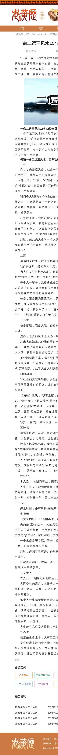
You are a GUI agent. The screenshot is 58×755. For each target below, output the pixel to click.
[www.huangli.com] (41, 15)
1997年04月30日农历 (26, 707)
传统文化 (36, 34)
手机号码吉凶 (43, 675)
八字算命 (24, 675)
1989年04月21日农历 (26, 718)
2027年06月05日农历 (26, 724)
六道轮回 (43, 684)
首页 (27, 34)
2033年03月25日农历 (26, 713)
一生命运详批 (24, 684)
